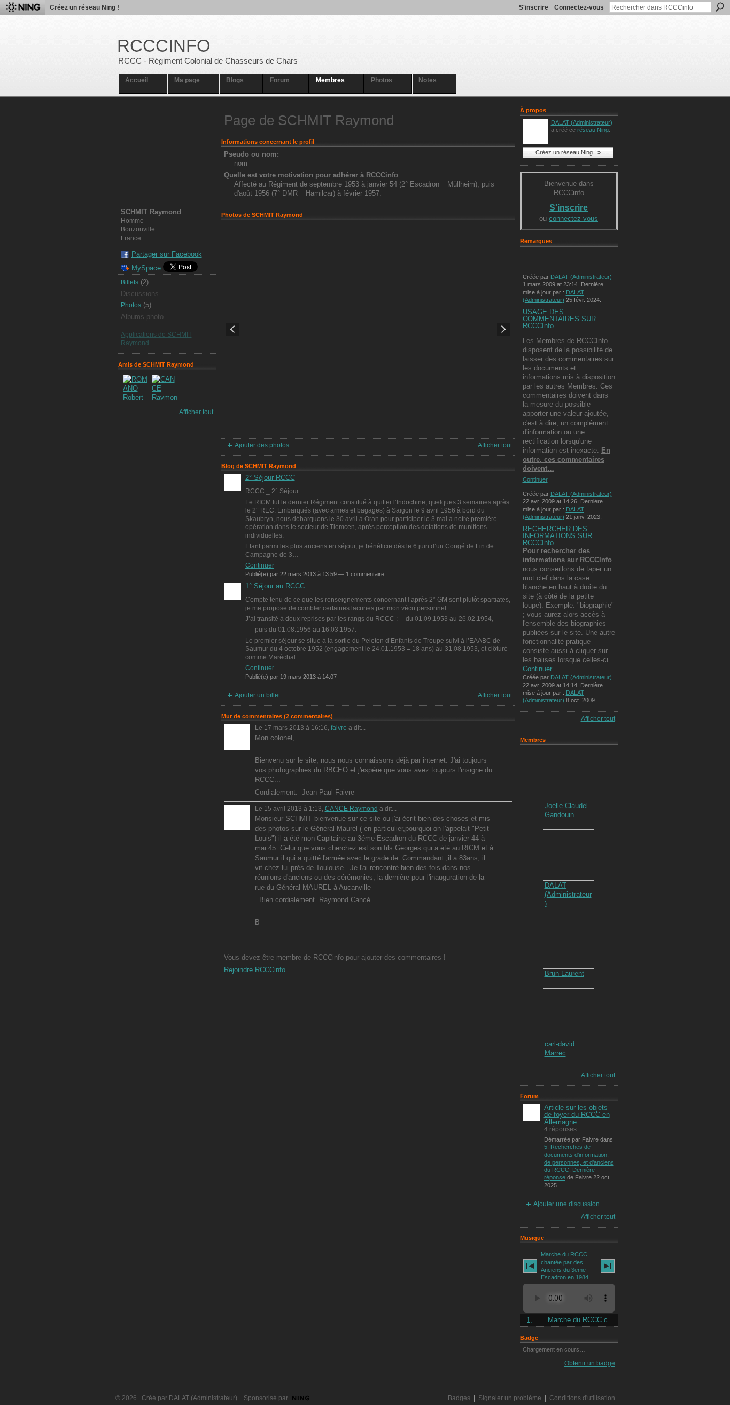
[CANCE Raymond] (164, 387)
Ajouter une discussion (566, 1204)
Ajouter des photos (262, 445)
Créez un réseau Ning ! (84, 7)
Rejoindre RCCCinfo (254, 970)
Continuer (259, 565)
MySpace (146, 268)
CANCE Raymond (351, 808)
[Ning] (22, 7)
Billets (129, 282)
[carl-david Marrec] (568, 1013)
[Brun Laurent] (568, 943)
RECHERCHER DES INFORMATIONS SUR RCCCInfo (557, 536)
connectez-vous (573, 218)
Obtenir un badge (589, 1363)
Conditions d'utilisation (582, 1398)
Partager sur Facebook (166, 254)
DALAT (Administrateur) (581, 122)
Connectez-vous (579, 7)
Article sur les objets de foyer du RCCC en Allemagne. (577, 1114)
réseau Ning (593, 130)
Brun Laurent (564, 973)
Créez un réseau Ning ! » (568, 152)
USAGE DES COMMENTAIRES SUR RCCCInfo (559, 319)
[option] (367, 329)
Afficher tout (196, 412)
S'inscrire (533, 7)
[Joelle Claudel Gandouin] (568, 775)
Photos (131, 305)
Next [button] (503, 329)
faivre (339, 728)
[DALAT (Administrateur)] (568, 855)
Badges (459, 1398)
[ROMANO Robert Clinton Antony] (136, 387)
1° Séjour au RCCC (275, 586)
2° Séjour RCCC (270, 477)
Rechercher (720, 7)
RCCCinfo (164, 46)
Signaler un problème (509, 1398)
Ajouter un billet (257, 695)
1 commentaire (365, 574)
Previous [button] (232, 329)
